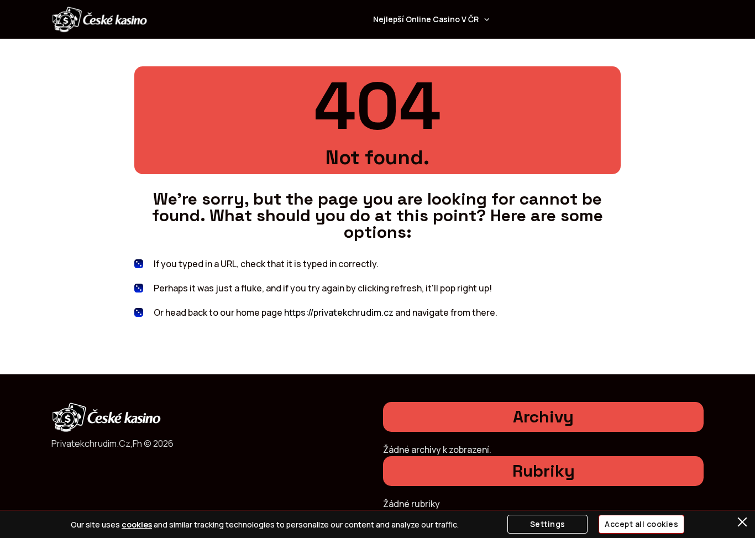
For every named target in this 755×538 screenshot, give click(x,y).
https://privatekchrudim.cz (339, 312)
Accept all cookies (641, 524)
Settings (547, 524)
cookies (137, 524)
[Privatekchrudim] (99, 19)
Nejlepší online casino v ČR (426, 19)
